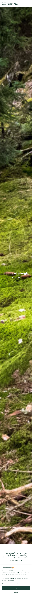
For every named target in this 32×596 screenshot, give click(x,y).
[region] (16, 580)
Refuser (16, 592)
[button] (29, 3)
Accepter (16, 588)
